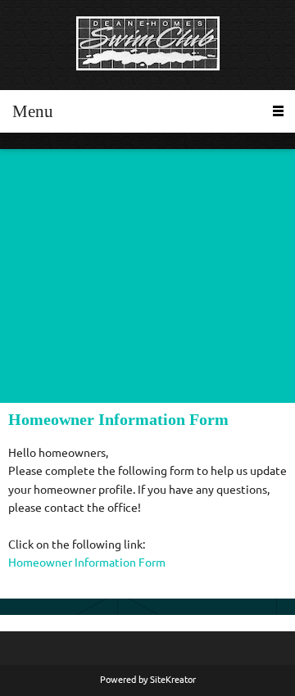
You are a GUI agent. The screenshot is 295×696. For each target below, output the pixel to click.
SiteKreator (173, 680)
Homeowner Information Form (87, 562)
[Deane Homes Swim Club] (147, 45)
